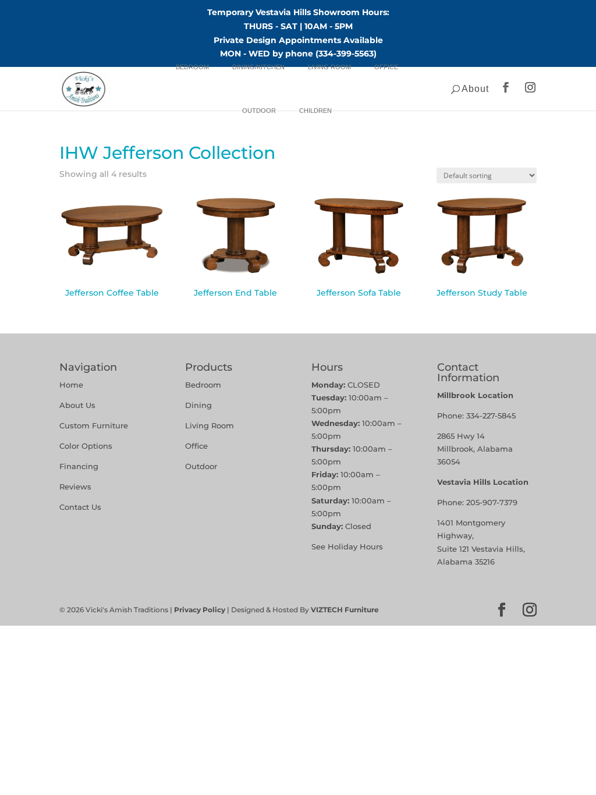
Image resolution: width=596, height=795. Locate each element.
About (475, 89)
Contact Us (80, 507)
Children (315, 110)
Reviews (75, 486)
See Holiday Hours (347, 546)
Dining (199, 405)
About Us (77, 405)
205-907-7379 (491, 502)
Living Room (329, 66)
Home (71, 384)
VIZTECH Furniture (345, 609)
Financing (78, 466)
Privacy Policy (199, 609)
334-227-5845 (491, 415)
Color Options (85, 445)
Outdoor (259, 110)
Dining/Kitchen (258, 66)
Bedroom (192, 66)
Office (386, 66)
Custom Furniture (93, 425)
